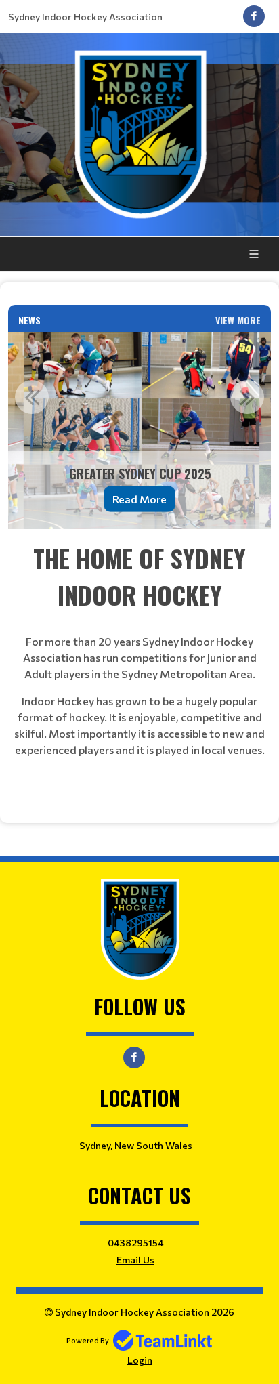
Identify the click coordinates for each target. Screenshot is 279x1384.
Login (139, 1360)
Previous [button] (32, 397)
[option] (139, 430)
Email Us (135, 1259)
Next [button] (247, 397)
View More (238, 320)
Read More (139, 498)
